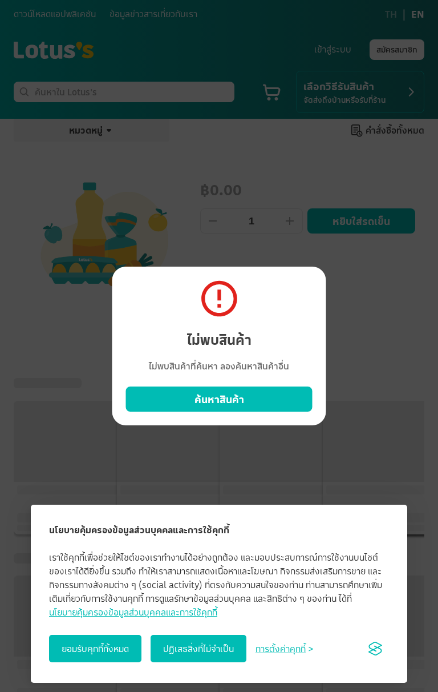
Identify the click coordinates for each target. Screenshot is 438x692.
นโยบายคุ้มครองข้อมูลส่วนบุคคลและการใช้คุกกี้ (133, 612)
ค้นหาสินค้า (219, 399)
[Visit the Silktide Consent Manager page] (375, 648)
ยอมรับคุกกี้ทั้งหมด (95, 648)
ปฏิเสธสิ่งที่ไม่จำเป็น (198, 648)
